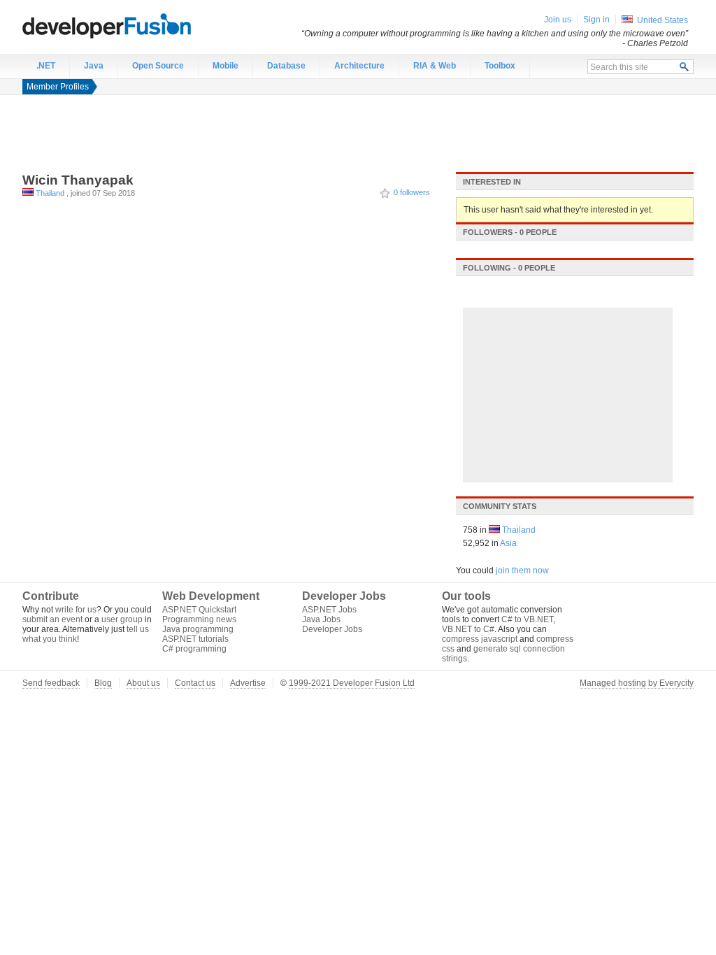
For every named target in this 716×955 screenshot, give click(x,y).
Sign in (596, 19)
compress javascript (479, 639)
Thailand (50, 193)
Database (286, 66)
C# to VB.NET (527, 619)
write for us (75, 610)
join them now (522, 570)
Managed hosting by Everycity (637, 683)
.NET (45, 66)
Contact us (195, 683)
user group (122, 619)
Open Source (158, 66)
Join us (557, 19)
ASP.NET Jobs (329, 610)
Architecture (359, 66)
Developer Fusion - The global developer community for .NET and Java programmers (141, 25)
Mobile (225, 66)
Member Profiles (58, 87)
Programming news (199, 619)
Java (93, 66)
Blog (103, 683)
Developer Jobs (332, 629)
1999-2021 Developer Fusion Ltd (352, 683)
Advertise (248, 683)
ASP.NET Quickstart (199, 610)
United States (662, 20)
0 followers (412, 192)
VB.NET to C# (468, 629)
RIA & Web (434, 66)
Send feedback (51, 683)
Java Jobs (321, 619)
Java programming (198, 629)
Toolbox (500, 66)
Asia (508, 543)
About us (143, 683)
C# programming (194, 649)
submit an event (52, 619)
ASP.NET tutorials (195, 639)
